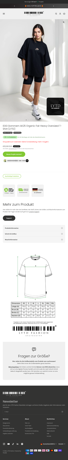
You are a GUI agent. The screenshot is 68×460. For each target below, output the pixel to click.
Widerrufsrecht (51, 431)
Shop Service (6, 425)
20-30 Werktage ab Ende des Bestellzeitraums (31, 137)
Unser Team (28, 425)
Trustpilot (41, 1)
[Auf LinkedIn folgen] (17, 444)
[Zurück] (14, 6)
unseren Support (34, 212)
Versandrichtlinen (51, 428)
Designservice (6, 423)
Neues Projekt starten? (14, 154)
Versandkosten (13, 148)
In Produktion (11, 137)
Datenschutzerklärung (53, 425)
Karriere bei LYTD (29, 433)
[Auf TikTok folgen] (13, 444)
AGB (48, 433)
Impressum (50, 423)
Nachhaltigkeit (29, 428)
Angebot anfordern (8, 433)
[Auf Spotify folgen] (22, 444)
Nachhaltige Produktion (12, 176)
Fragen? (6, 168)
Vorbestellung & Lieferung (9, 431)
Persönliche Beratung (8, 428)
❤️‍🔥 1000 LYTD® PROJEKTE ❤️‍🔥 (34, 6)
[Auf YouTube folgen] (8, 444)
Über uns (27, 423)
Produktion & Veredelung (31, 431)
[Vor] (53, 6)
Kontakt (49, 436)
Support (9, 218)
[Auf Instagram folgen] (4, 444)
